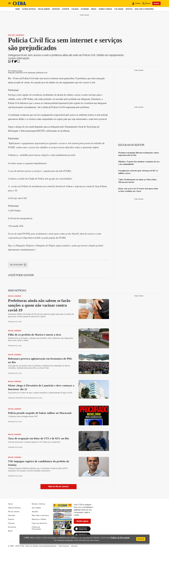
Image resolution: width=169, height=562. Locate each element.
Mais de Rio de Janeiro (58, 486)
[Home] (19, 5)
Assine (156, 3)
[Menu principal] (9, 3)
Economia (85, 9)
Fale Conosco (63, 546)
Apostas (129, 9)
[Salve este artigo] (18, 62)
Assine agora (82, 521)
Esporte (65, 9)
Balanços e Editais (39, 519)
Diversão (56, 9)
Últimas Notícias (29, 9)
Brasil (94, 9)
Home (17, 9)
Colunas (75, 9)
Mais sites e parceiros (144, 9)
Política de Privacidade (36, 528)
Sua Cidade (118, 9)
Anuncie (74, 546)
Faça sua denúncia (39, 523)
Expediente (52, 546)
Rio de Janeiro (44, 9)
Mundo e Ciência (105, 9)
